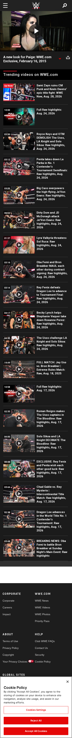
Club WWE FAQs (43, 641)
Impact (7, 614)
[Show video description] (60, 57)
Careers (7, 607)
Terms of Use (10, 641)
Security (39, 654)
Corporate (8, 600)
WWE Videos (42, 607)
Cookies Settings (36, 709)
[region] (36, 707)
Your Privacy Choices (11, 661)
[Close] (68, 682)
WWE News (42, 600)
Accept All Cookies (36, 731)
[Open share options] (68, 57)
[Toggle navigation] (5, 5)
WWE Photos (42, 614)
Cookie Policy (43, 661)
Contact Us (41, 647)
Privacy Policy (11, 647)
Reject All (35, 720)
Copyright (8, 654)
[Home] (36, 6)
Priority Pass (42, 621)
